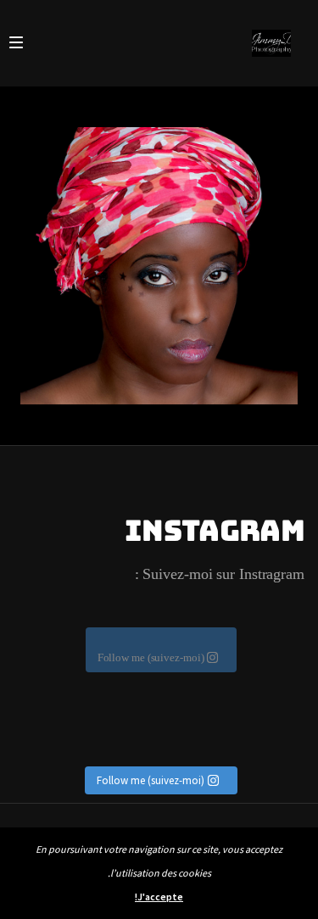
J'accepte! (159, 896)
